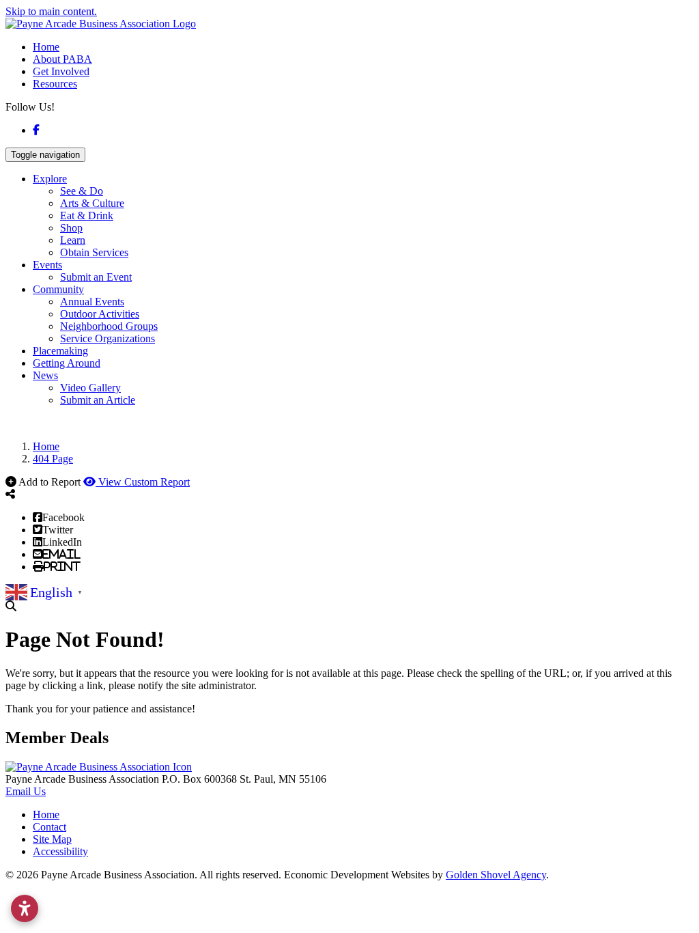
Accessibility (60, 851)
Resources (55, 83)
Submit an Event (96, 277)
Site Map (52, 839)
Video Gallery (90, 387)
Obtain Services (94, 252)
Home (46, 47)
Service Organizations (107, 338)
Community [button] (58, 289)
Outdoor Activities (99, 314)
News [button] (45, 375)
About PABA (62, 59)
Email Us (25, 791)
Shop (71, 228)
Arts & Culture (92, 203)
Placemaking (60, 351)
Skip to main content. (51, 11)
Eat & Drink (86, 215)
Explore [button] (50, 178)
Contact (49, 827)
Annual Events (92, 301)
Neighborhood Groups (109, 326)
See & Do (81, 191)
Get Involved (61, 71)
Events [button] (47, 264)
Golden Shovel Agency (496, 874)
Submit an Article (97, 400)
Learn (72, 240)
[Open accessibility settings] (24, 908)
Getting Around (66, 363)
